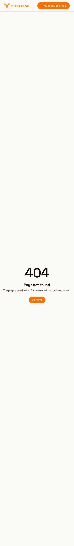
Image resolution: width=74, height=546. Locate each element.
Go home (37, 299)
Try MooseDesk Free (53, 5)
